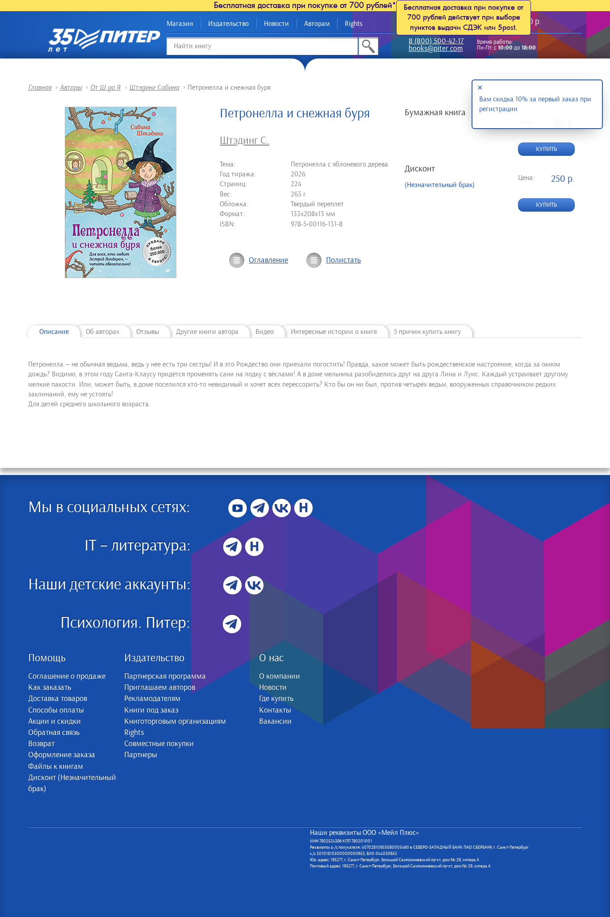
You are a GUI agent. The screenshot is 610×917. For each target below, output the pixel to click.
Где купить (276, 698)
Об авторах (102, 332)
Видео (264, 332)
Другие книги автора (207, 332)
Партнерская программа (165, 676)
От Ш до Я (105, 87)
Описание (54, 332)
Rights (354, 24)
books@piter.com (436, 49)
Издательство (228, 24)
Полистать (343, 260)
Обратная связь (53, 732)
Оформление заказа (61, 754)
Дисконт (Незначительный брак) (72, 783)
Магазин (180, 24)
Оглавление (268, 260)
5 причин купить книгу (427, 332)
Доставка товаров (57, 698)
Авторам (317, 24)
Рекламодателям (152, 698)
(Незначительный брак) (440, 185)
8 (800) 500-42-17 (436, 42)
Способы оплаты (56, 710)
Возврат (41, 743)
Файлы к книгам (55, 766)
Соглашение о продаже (66, 676)
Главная (39, 87)
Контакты (275, 710)
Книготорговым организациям (175, 721)
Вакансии (275, 721)
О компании (279, 676)
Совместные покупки (159, 743)
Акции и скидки (54, 721)
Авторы (71, 87)
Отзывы (147, 332)
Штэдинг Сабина (154, 87)
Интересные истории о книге (334, 332)
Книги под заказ (151, 710)
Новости (276, 24)
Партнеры (140, 754)
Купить (546, 149)
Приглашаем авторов (159, 687)
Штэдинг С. (244, 140)
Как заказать (49, 687)
